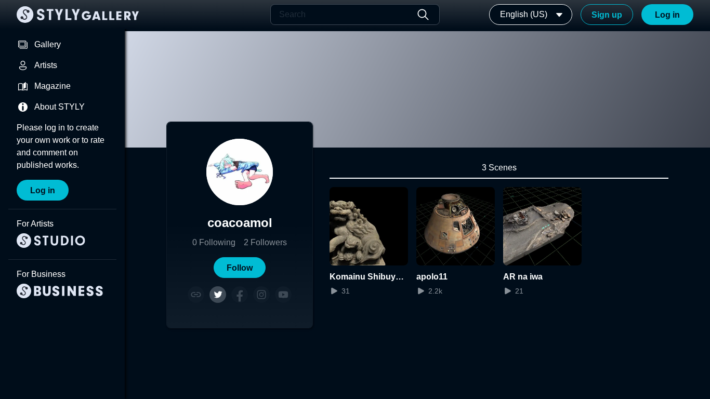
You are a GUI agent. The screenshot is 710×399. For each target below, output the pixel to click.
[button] (240, 267)
